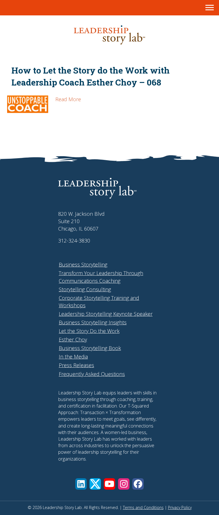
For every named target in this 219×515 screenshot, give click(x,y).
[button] (81, 484)
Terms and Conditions (143, 507)
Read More (68, 99)
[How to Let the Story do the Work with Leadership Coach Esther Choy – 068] (27, 115)
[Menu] (209, 8)
